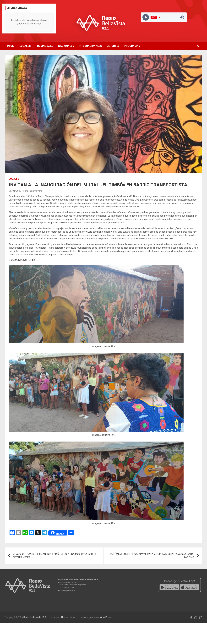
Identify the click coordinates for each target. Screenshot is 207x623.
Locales (25, 45)
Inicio (11, 45)
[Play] (146, 17)
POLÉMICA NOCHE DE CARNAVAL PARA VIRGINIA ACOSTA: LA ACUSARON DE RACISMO (152, 555)
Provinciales (44, 45)
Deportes (113, 45)
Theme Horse (68, 617)
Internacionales (90, 45)
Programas (132, 45)
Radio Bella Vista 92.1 (34, 617)
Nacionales (66, 45)
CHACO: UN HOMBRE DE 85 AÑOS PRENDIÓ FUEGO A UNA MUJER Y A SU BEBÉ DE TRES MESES (55, 555)
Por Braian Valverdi (33, 191)
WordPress (106, 617)
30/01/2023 (15, 191)
